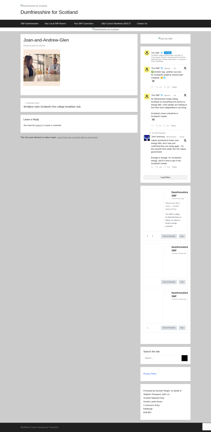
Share (182, 236)
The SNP (155, 68)
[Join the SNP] (165, 39)
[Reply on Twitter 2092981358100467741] (152, 126)
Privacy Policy (150, 374)
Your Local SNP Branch (55, 23)
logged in (39, 125)
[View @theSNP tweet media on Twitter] (153, 81)
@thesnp (167, 68)
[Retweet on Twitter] (150, 133)
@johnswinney (171, 137)
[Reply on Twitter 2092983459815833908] (152, 87)
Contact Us (142, 23)
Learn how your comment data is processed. (77, 137)
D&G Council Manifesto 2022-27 (116, 23)
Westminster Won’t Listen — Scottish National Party (172, 206)
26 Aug (181, 137)
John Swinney (158, 137)
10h (175, 68)
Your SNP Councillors (84, 23)
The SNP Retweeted (158, 133)
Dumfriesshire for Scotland (49, 12)
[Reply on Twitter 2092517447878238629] (152, 167)
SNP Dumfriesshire (29, 23)
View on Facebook (169, 236)
